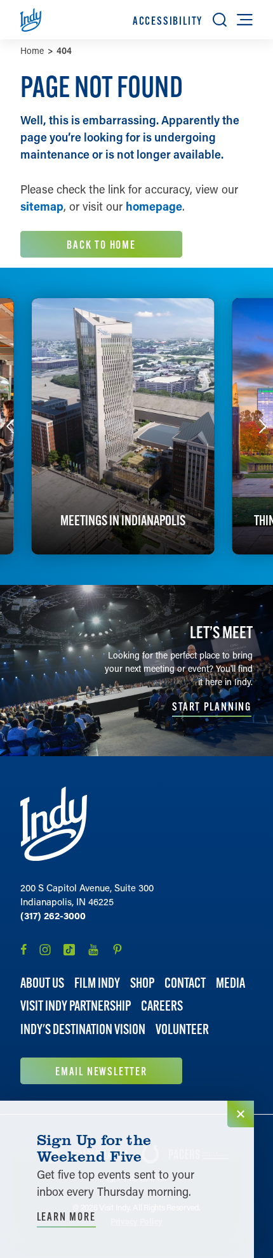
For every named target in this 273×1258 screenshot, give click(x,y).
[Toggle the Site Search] (220, 20)
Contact (185, 983)
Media (230, 983)
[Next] (263, 426)
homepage (154, 206)
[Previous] (10, 426)
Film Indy (97, 983)
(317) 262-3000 (53, 915)
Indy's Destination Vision (82, 1029)
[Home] (53, 824)
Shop (142, 983)
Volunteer (182, 1029)
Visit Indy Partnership (75, 1005)
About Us (42, 983)
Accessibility (168, 20)
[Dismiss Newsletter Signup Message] (240, 1114)
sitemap (41, 206)
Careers (162, 1005)
